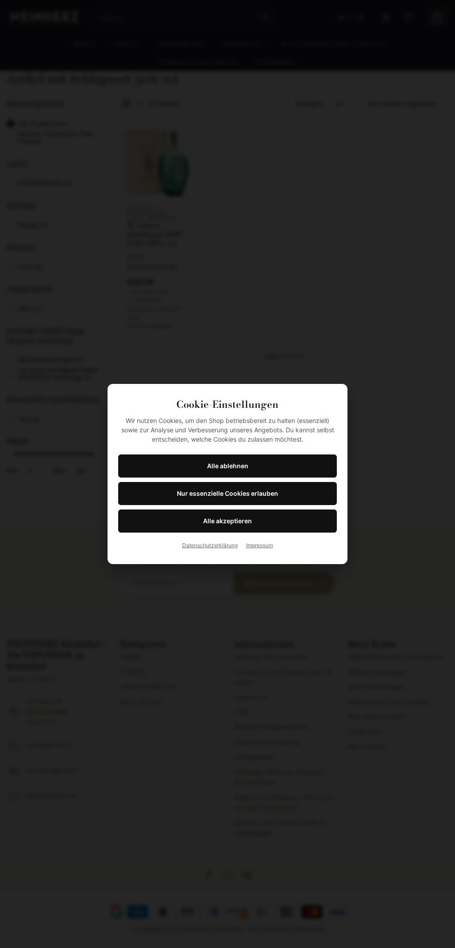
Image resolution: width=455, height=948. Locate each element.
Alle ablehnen (227, 466)
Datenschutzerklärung (210, 545)
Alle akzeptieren (227, 521)
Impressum (259, 545)
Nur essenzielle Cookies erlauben (227, 493)
